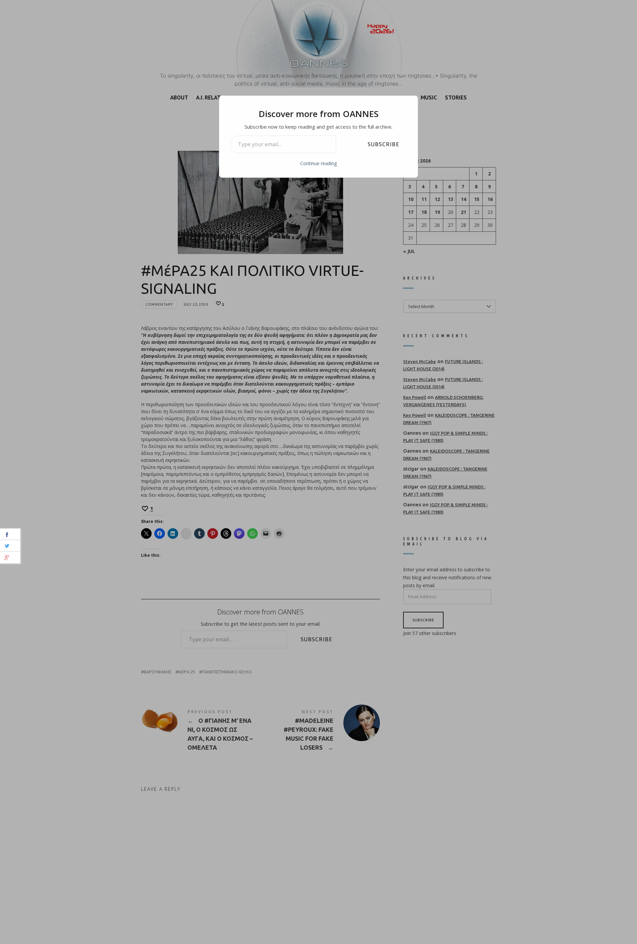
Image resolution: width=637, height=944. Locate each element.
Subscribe (383, 144)
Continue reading (318, 163)
